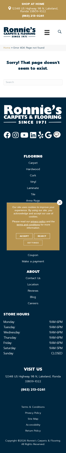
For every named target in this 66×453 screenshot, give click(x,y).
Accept (24, 236)
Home (7, 48)
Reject (42, 236)
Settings (33, 242)
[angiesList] (57, 135)
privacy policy (38, 221)
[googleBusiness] (48, 135)
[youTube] (24, 135)
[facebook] (7, 135)
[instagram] (15, 135)
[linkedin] (33, 135)
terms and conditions (28, 224)
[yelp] (40, 135)
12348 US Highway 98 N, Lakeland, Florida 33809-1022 (35, 10)
